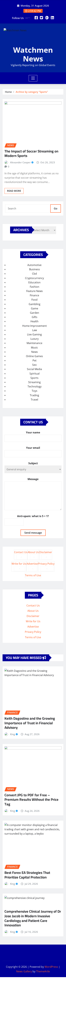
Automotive (34, 265)
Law (34, 330)
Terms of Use (33, 575)
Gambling (34, 304)
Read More (14, 190)
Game (34, 308)
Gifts (34, 317)
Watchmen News (33, 54)
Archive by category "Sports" (32, 91)
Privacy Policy (46, 563)
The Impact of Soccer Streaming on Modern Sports (31, 153)
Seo (34, 365)
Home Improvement (34, 326)
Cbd (34, 273)
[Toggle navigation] (33, 78)
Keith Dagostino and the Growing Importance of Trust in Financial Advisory (29, 723)
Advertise (32, 563)
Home (8, 91)
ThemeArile (43, 971)
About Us (33, 552)
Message (33, 479)
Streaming (34, 382)
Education (34, 282)
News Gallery (24, 971)
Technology (34, 386)
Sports (34, 378)
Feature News (34, 291)
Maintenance (34, 343)
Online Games (34, 356)
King (12, 734)
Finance (34, 295)
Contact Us (20, 552)
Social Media (34, 369)
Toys (34, 391)
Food (34, 299)
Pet (35, 360)
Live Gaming (34, 334)
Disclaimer (45, 552)
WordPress (51, 967)
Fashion (34, 286)
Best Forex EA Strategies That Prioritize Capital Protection (27, 875)
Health (34, 321)
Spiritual (34, 373)
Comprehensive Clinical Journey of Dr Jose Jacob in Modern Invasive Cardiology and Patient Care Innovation (32, 918)
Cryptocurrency (34, 278)
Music (34, 347)
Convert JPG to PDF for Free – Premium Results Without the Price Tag (31, 799)
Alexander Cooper (20, 162)
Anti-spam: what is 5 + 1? (33, 516)
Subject (33, 463)
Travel (34, 399)
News (34, 352)
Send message (33, 532)
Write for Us (19, 563)
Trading (34, 395)
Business (34, 269)
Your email (33, 448)
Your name (33, 432)
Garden (34, 312)
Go (55, 208)
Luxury (34, 339)
